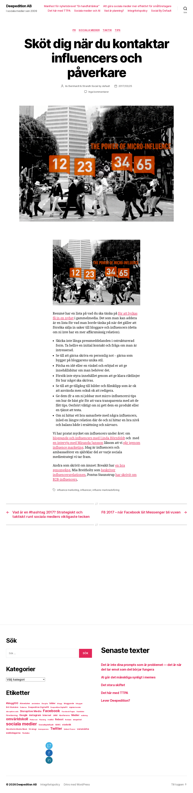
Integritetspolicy (137, 10)
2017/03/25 (125, 86)
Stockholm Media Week (16, 729)
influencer (85, 489)
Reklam (68, 720)
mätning (84, 715)
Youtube (26, 733)
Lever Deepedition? (115, 700)
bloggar (79, 703)
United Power (69, 729)
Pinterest (34, 720)
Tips (117, 30)
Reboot (59, 719)
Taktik (107, 30)
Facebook (51, 711)
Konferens (64, 715)
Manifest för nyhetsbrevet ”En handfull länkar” (71, 6)
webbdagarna (13, 733)
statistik (66, 724)
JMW (55, 715)
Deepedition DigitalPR (38, 707)
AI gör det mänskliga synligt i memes (128, 677)
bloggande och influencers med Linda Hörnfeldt (89, 438)
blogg (59, 703)
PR (74, 30)
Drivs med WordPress (77, 784)
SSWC (58, 725)
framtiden (80, 712)
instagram (35, 715)
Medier (75, 715)
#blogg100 (12, 703)
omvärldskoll (17, 719)
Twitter (56, 728)
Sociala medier (89, 30)
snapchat (77, 719)
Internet (47, 715)
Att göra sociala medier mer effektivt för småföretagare (137, 6)
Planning (42, 720)
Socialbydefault (46, 725)
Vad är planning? (114, 10)
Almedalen (25, 703)
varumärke (83, 728)
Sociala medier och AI (87, 10)
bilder (52, 703)
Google (23, 715)
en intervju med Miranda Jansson (78, 443)
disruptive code (12, 712)
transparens (43, 729)
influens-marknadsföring (105, 489)
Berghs (45, 703)
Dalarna (23, 707)
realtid (50, 720)
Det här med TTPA (59, 10)
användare (36, 704)
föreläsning (12, 715)
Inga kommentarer (99, 91)
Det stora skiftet (113, 685)
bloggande (69, 703)
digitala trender (75, 707)
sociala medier (21, 723)
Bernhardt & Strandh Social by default (89, 86)
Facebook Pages (68, 712)
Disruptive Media (30, 711)
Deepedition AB (19, 6)
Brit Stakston (12, 707)
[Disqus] (96, 574)
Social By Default (161, 10)
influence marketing (68, 489)
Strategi (32, 729)
